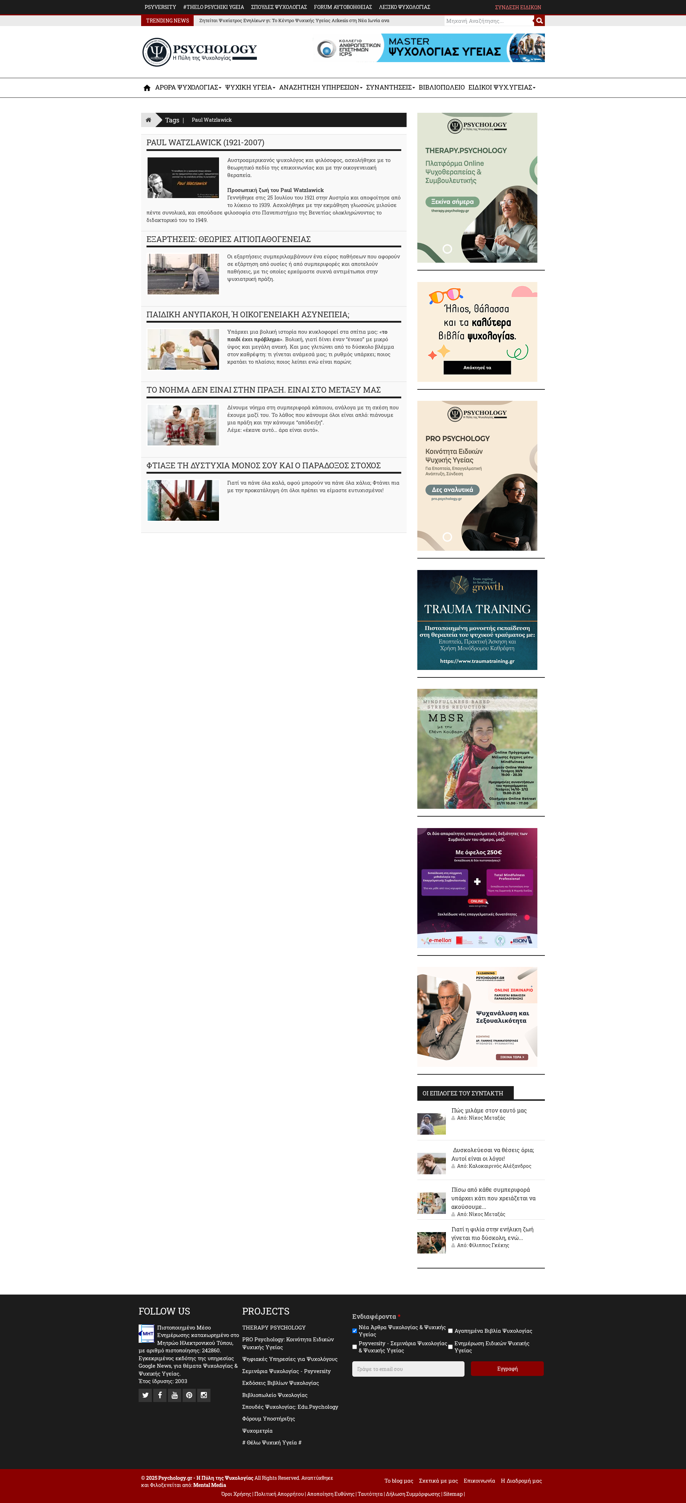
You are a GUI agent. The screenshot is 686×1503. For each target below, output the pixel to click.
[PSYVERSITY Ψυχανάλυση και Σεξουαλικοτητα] (477, 1016)
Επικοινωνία (479, 1480)
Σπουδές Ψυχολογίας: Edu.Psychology (290, 1406)
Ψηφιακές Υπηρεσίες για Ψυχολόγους (290, 1358)
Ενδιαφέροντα (376, 1316)
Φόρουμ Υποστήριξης (268, 1418)
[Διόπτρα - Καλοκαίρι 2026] (477, 331)
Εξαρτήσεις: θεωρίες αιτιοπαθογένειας (228, 239)
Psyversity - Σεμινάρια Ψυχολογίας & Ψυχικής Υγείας (403, 1347)
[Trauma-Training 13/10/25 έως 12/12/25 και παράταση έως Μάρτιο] (477, 619)
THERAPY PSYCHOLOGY (274, 1327)
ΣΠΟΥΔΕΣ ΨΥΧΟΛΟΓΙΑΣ (279, 7)
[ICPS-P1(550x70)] (429, 47)
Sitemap (453, 1494)
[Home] (148, 120)
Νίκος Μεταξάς (487, 1117)
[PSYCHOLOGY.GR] (200, 52)
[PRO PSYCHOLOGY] (477, 475)
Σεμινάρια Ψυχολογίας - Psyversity (286, 1371)
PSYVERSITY (160, 7)
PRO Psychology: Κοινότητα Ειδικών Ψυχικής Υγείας (288, 1343)
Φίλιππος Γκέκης (489, 1245)
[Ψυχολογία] (147, 87)
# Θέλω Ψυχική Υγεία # (272, 1442)
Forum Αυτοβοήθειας (343, 7)
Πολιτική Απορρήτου (279, 1494)
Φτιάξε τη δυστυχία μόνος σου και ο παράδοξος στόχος (263, 465)
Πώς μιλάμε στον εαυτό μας (489, 1110)
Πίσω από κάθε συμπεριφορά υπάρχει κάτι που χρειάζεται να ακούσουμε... (493, 1198)
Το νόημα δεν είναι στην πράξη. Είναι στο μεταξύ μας (263, 389)
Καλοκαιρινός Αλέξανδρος (500, 1165)
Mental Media (209, 1485)
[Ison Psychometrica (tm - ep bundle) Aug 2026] (477, 887)
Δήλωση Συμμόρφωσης (413, 1494)
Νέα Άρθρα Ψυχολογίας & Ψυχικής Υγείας (402, 1331)
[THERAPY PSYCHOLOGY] (477, 187)
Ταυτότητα (371, 1494)
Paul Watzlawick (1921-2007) (205, 142)
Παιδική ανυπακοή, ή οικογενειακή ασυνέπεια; (247, 314)
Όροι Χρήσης (236, 1494)
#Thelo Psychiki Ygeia (213, 7)
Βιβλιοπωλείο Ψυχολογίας (275, 1394)
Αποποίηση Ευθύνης (330, 1494)
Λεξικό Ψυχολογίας (404, 7)
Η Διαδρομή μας (521, 1480)
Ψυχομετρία (257, 1430)
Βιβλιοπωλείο (442, 87)
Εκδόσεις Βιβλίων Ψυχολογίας (280, 1382)
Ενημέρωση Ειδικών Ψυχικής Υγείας (492, 1347)
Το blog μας (398, 1480)
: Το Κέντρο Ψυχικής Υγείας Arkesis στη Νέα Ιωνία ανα (294, 20)
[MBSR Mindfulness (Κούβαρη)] (477, 748)
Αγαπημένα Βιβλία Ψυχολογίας (493, 1330)
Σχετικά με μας (438, 1480)
